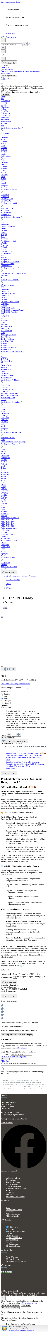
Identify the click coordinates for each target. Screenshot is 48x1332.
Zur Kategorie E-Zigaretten (11, 128)
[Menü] (3, 40)
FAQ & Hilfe (6, 1220)
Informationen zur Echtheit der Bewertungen (21, 1330)
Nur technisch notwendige (10, 1305)
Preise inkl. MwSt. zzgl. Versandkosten (15, 684)
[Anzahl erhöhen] (18, 735)
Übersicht (5, 71)
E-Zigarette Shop (12, 1240)
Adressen (26, 71)
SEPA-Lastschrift (12, 1184)
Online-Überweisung (13, 1186)
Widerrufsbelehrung (13, 1214)
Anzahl (3, 735)
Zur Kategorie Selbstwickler (11, 432)
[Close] (2, 666)
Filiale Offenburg (12, 1257)
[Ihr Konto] (3, 58)
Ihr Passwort (6, 1054)
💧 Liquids (10, 1229)
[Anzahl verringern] (9, 735)
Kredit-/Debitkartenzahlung (16, 1188)
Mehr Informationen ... (30, 1303)
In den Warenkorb (8, 738)
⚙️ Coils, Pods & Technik (15, 1231)
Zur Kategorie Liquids (9, 203)
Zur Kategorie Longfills (10, 280)
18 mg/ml (7, 703)
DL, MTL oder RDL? (14, 1238)
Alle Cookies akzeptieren (10, 1308)
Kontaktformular (7, 1123)
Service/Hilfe (10, 33)
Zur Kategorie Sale (8, 557)
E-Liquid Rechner (12, 1259)
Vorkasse (9, 1195)
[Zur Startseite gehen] (9, 37)
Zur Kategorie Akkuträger (11, 402)
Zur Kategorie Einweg (9, 189)
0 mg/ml (7, 694)
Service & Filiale (7, 1250)
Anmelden (5, 67)
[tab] (26, 756)
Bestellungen (5, 73)
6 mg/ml (7, 698)
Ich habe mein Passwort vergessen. (14, 1057)
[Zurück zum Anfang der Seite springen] (3, 1298)
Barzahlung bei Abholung (15, 1197)
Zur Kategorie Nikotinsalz (11, 217)
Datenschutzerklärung (14, 1210)
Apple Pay (9, 1190)
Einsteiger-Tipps (12, 1236)
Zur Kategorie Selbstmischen (12, 352)
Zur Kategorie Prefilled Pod (11, 380)
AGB (8, 1208)
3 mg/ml (7, 696)
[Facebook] (24, 1169)
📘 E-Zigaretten (12, 1227)
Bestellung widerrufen (9, 76)
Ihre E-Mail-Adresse (8, 1052)
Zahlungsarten (35, 71)
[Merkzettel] (2, 55)
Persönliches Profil (16, 71)
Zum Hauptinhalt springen (10, 2)
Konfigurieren (26, 1305)
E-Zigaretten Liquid (13, 1246)
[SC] (24, 608)
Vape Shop (10, 1242)
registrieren (9, 69)
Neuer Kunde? (22, 1048)
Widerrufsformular (12, 1216)
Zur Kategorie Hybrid (9, 268)
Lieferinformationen (13, 1178)
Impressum (10, 1212)
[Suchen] (25, 44)
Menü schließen (10, 63)
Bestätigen (5, 94)
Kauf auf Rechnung (13, 1182)
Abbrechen (5, 1061)
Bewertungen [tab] (11, 768)
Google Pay (10, 1192)
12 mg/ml (7, 701)
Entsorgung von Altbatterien (16, 1261)
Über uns (9, 1234)
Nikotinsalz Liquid (12, 1244)
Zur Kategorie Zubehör (10, 444)
